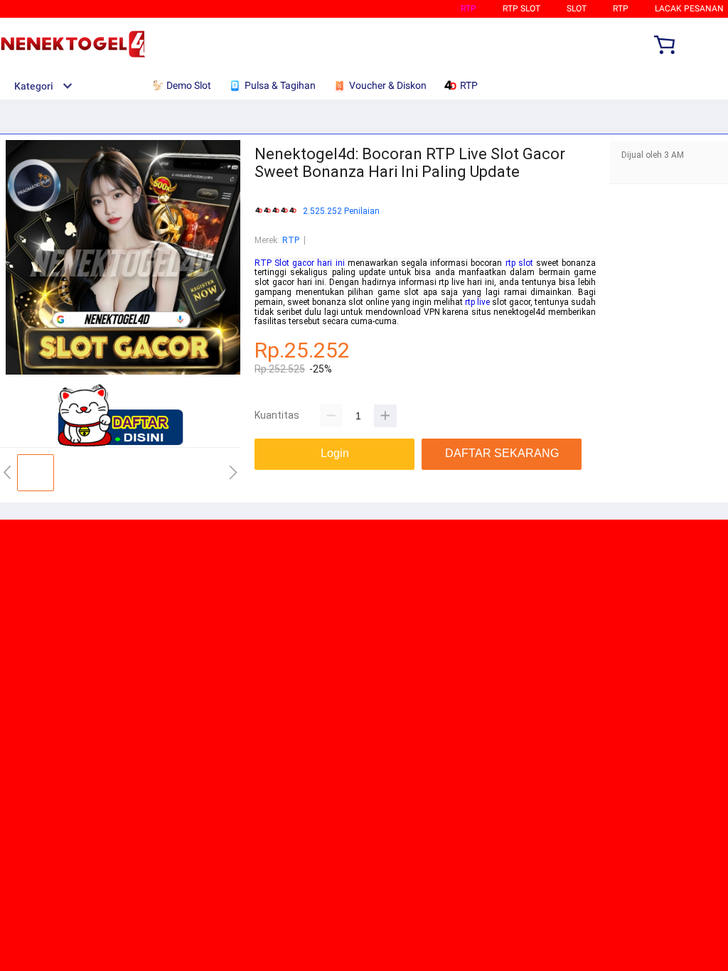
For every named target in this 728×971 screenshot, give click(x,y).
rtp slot (519, 263)
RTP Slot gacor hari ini (300, 263)
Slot (577, 9)
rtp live (477, 302)
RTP (468, 9)
